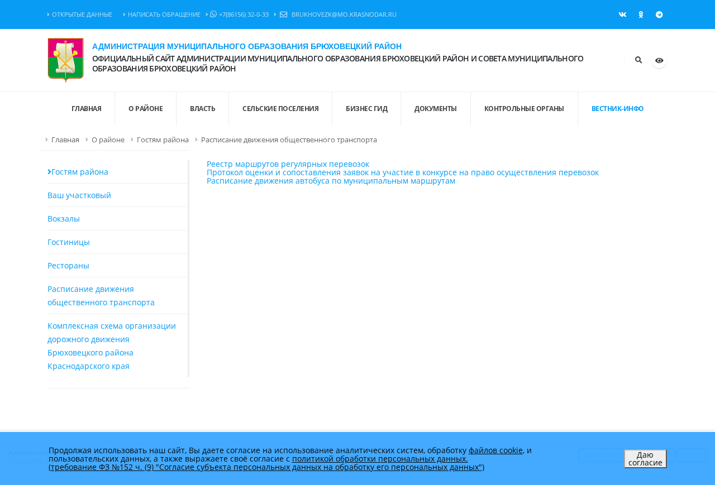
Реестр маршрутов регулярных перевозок (288, 164)
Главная (65, 140)
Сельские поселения (280, 108)
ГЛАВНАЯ (87, 108)
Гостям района (163, 140)
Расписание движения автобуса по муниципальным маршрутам (331, 180)
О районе (145, 108)
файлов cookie (496, 450)
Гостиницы (68, 242)
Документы (435, 108)
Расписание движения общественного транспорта (289, 140)
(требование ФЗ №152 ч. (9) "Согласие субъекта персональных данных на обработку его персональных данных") (266, 467)
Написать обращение (164, 14)
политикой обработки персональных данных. (380, 458)
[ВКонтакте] (622, 14)
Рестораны (68, 265)
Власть (202, 108)
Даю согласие (645, 458)
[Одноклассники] (641, 14)
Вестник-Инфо (618, 108)
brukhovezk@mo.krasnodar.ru (343, 14)
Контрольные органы (524, 108)
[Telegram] (659, 14)
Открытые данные (82, 14)
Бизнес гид (366, 108)
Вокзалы (63, 218)
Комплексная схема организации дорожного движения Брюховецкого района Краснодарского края (111, 345)
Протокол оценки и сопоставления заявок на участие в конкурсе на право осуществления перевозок (403, 172)
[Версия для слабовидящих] (659, 60)
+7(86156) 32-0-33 (244, 14)
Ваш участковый (79, 195)
